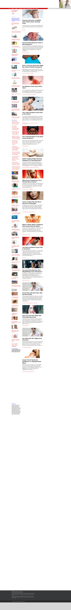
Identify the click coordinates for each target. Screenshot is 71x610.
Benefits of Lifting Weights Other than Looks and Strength (16, 137)
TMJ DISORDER (33, 94)
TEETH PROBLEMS (28, 94)
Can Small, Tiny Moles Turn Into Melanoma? (15, 297)
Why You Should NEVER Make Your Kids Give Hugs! (16, 255)
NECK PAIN (27, 52)
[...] (27, 50)
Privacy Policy (14, 345)
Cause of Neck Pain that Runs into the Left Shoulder (31, 202)
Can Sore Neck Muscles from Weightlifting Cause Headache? (32, 270)
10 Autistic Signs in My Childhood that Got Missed (16, 181)
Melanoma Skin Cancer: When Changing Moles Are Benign (15, 331)
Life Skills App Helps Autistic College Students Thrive (16, 270)
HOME (13, 13)
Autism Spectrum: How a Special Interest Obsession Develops (16, 221)
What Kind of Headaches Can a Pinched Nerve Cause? (32, 181)
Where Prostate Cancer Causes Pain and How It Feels (15, 24)
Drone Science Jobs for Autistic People (15, 278)
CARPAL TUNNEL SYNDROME (26, 371)
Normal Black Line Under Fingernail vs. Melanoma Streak (15, 340)
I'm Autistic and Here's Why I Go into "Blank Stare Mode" (16, 213)
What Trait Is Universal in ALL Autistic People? (15, 205)
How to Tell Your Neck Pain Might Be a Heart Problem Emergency (32, 66)
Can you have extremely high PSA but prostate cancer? (16, 32)
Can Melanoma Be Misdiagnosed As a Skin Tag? (14, 314)
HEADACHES (24, 52)
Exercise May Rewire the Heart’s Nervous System (15, 122)
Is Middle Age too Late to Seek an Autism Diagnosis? (16, 229)
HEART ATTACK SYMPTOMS (26, 73)
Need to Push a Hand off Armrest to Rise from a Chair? (16, 163)
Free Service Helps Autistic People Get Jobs (16, 262)
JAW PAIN (23, 325)
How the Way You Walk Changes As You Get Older (15, 133)
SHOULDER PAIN (28, 234)
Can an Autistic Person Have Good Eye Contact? (16, 197)
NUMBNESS (27, 167)
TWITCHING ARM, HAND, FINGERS (34, 167)
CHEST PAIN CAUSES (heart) (26, 123)
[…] (38, 71)
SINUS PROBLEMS (28, 347)
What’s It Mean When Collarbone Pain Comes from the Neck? (32, 225)
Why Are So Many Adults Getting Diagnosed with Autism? (15, 238)
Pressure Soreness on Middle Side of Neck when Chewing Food (31, 22)
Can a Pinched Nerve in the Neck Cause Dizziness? (32, 137)
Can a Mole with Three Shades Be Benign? (15, 305)
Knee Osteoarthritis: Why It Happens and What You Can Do (16, 168)
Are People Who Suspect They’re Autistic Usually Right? (15, 246)
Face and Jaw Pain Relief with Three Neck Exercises (31, 316)
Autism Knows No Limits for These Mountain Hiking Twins (16, 286)
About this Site (14, 343)
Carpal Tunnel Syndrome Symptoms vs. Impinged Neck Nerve (31, 361)
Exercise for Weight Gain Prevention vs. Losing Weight (16, 153)
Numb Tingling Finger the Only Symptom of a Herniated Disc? (32, 159)
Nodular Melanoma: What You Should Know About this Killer (16, 322)
